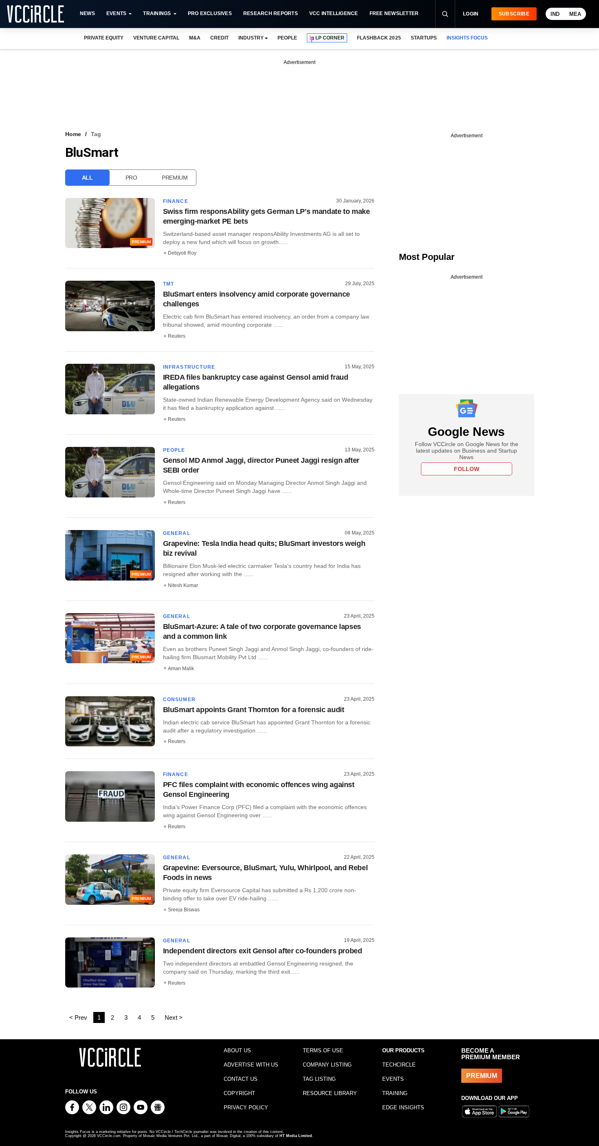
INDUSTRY (251, 38)
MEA (575, 14)
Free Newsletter (394, 13)
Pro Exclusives (210, 13)
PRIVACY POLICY (246, 1107)
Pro (131, 177)
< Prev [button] (78, 1017)
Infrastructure (189, 367)
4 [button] (139, 1017)
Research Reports (270, 13)
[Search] (445, 14)
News (87, 13)
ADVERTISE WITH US (251, 1065)
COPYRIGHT (239, 1093)
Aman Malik (181, 668)
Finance (175, 201)
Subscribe (514, 14)
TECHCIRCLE (399, 1065)
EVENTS (393, 1079)
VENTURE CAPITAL (156, 38)
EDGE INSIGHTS (403, 1107)
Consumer (179, 699)
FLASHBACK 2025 (379, 38)
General (176, 533)
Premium (175, 177)
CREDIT (219, 38)
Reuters (176, 336)
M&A (194, 38)
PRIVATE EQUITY (103, 38)
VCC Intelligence (333, 13)
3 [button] (126, 1017)
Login (471, 14)
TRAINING (394, 1093)
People (174, 450)
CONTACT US (241, 1079)
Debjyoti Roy (182, 253)
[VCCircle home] (35, 14)
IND (555, 14)
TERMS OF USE (323, 1050)
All (87, 177)
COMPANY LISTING (327, 1065)
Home (73, 134)
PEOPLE (287, 38)
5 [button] (152, 1017)
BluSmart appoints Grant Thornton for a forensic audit (253, 710)
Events (116, 13)
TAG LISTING (319, 1079)
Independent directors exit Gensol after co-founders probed (262, 951)
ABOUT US (237, 1050)
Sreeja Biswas (184, 910)
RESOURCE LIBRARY (330, 1093)
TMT (168, 284)
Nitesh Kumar (183, 585)
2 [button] (112, 1017)
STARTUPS (424, 38)
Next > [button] (174, 1017)
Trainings (157, 13)
